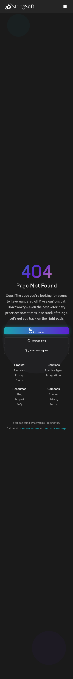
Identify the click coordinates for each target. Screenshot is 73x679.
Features (19, 370)
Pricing (19, 375)
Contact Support (39, 350)
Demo (19, 380)
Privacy (53, 399)
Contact (54, 394)
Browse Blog (39, 340)
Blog (19, 394)
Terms (53, 404)
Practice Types (54, 370)
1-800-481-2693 (29, 428)
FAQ (19, 404)
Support (19, 399)
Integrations (53, 375)
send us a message (54, 428)
